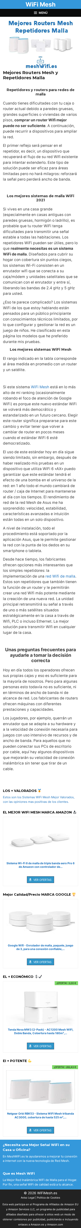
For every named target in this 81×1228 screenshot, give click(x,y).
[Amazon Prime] (40, 872)
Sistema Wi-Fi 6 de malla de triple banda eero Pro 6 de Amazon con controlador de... (40, 864)
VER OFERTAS (42, 879)
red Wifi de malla (60, 576)
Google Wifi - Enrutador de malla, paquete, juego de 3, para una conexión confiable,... (40, 947)
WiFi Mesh (41, 4)
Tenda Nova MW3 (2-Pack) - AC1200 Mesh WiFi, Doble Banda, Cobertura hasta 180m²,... (40, 1031)
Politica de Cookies (48, 1197)
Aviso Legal (28, 1197)
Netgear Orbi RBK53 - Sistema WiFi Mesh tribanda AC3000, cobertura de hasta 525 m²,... (40, 1115)
